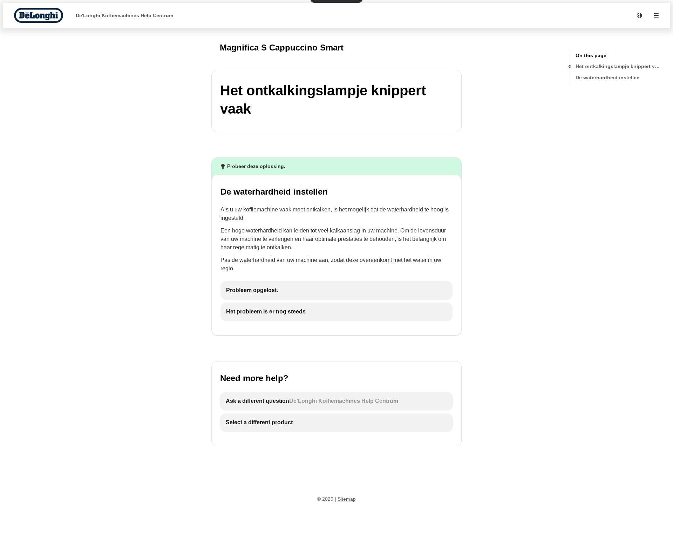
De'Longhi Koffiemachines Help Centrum (124, 15)
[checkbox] (336, 290)
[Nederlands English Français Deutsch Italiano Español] (639, 15)
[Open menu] (656, 15)
